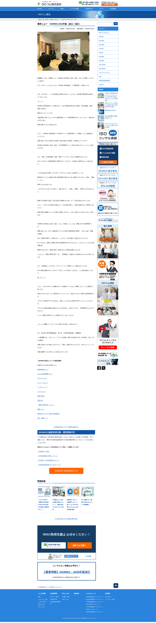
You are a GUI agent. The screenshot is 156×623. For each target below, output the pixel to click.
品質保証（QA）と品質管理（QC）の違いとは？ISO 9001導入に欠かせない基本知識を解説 (72, 504)
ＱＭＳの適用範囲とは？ (44, 374)
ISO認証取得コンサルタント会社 (88, 618)
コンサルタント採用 (110, 599)
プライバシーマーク (104, 72)
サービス (51, 9)
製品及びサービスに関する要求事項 (48, 414)
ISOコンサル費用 (54, 596)
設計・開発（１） (42, 418)
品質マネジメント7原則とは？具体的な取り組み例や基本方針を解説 (111, 104)
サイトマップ (58, 587)
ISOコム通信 (45, 19)
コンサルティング (91, 593)
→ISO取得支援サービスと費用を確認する (66, 427)
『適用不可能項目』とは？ (45, 405)
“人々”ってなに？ (42, 383)
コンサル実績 (74, 9)
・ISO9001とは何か (43, 451)
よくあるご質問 (42, 601)
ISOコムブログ (41, 606)
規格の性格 (40, 396)
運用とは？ (40, 409)
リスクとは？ (41, 391)
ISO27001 (101, 56)
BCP (100, 76)
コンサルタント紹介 (43, 599)
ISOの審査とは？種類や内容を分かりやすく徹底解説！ (86, 502)
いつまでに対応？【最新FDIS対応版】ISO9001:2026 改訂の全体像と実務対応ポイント (43, 504)
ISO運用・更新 (65, 596)
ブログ (101, 9)
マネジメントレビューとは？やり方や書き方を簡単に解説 (111, 125)
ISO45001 (101, 60)
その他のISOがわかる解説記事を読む (66, 519)
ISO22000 (101, 44)
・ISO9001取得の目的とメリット (47, 456)
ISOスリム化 (65, 593)
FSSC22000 (102, 68)
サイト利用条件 (51, 587)
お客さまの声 (41, 604)
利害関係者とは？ (42, 369)
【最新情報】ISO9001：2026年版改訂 (66, 571)
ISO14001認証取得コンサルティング (94, 599)
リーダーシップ (42, 387)
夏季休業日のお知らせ (110, 110)
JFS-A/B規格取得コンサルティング (94, 606)
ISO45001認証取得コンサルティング (94, 611)
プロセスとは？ (42, 378)
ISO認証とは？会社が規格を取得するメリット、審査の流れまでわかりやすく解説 (58, 504)
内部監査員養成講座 (104, 80)
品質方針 (40, 400)
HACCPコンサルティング (92, 609)
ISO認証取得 (53, 593)
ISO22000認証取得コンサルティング (94, 601)
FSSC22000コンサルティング (93, 604)
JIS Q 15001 (102, 64)
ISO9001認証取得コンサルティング (94, 596)
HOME (39, 9)
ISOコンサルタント (104, 32)
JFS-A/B (101, 48)
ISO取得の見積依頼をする (66, 471)
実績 (39, 596)
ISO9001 (52, 19)
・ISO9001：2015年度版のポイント (48, 460)
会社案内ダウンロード (71, 556)
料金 (62, 9)
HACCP (101, 52)
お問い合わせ (108, 596)
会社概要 (113, 9)
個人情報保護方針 (42, 587)
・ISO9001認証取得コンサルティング (49, 465)
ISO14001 (101, 40)
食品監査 (76, 593)
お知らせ (101, 84)
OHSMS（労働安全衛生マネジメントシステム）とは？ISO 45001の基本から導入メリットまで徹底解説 (111, 96)
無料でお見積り (80, 545)
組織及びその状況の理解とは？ (47, 365)
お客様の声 (89, 9)
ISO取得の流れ (53, 599)
